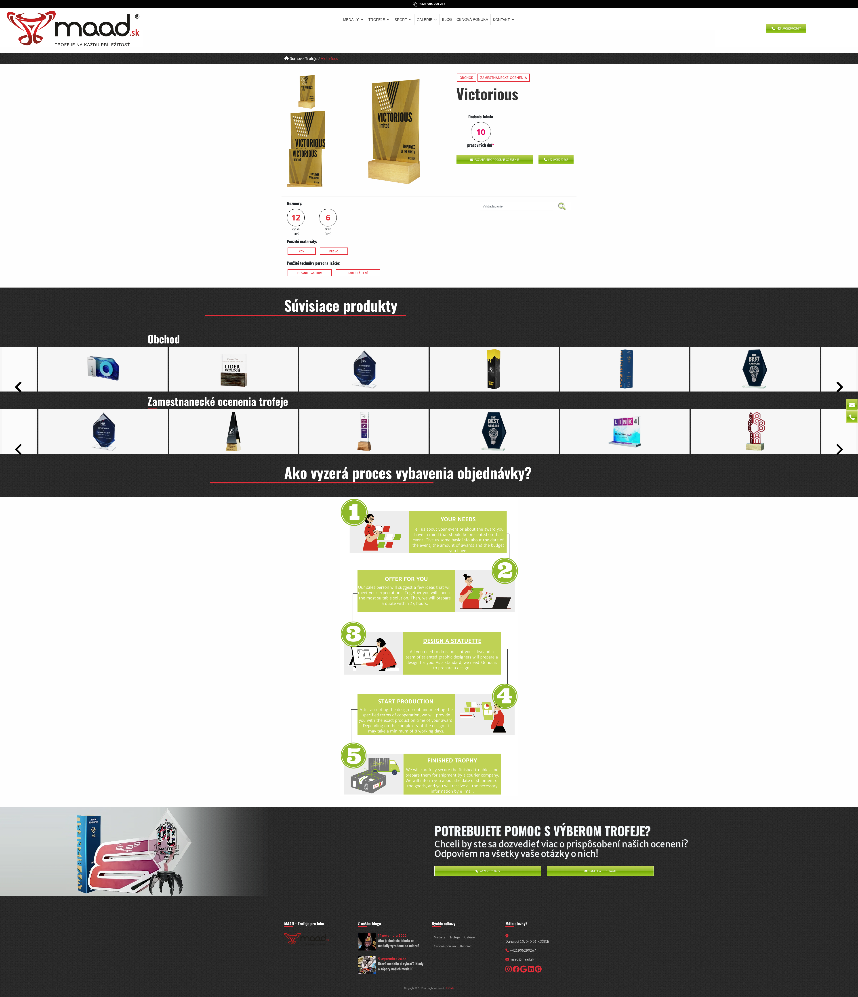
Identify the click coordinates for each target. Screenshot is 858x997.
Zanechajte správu (602, 871)
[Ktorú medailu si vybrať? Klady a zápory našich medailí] (367, 965)
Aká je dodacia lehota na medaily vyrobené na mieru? (398, 943)
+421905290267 (788, 28)
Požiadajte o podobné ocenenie (496, 159)
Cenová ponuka (472, 19)
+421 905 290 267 (432, 4)
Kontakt (501, 20)
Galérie (424, 20)
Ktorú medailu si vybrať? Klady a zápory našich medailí (400, 966)
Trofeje (376, 20)
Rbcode (450, 988)
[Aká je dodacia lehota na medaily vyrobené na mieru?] (367, 941)
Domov (295, 58)
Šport (401, 20)
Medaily (351, 20)
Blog (447, 19)
